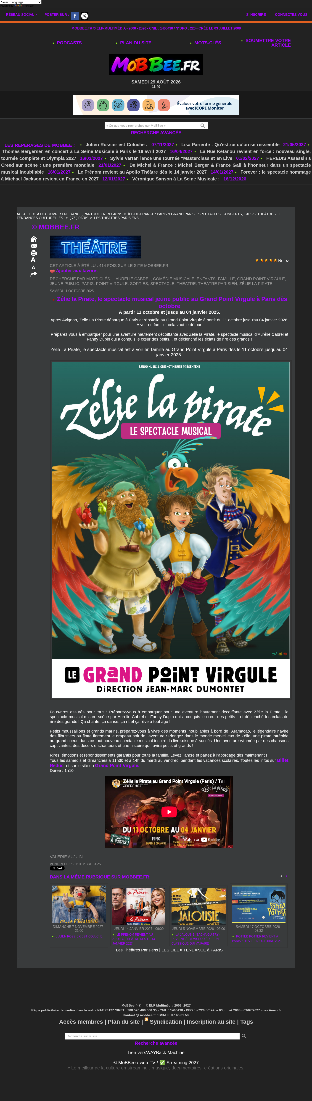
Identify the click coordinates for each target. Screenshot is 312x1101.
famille (226, 279)
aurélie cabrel (133, 279)
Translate (28, 5)
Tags (246, 1021)
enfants (206, 279)
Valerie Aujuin (66, 856)
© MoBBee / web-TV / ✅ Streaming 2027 (156, 1062)
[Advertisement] (156, 196)
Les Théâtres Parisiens (116, 218)
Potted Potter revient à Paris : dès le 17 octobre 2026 (256, 939)
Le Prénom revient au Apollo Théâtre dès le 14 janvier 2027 (142, 172)
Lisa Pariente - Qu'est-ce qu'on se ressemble (231, 144)
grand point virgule (261, 279)
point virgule (112, 283)
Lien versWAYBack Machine (156, 1052)
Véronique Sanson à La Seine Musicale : (176, 178)
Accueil (24, 214)
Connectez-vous (291, 14)
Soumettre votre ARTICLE (267, 43)
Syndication (166, 1021)
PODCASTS (69, 42)
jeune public (64, 283)
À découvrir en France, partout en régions (79, 214)
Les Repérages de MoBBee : (41, 145)
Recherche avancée (156, 132)
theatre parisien (217, 283)
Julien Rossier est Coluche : (117, 144)
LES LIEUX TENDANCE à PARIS (192, 950)
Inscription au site (211, 1021)
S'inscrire (256, 14)
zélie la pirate (255, 283)
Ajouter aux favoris (77, 270)
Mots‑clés (207, 42)
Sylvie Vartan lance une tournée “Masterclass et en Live (171, 158)
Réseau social (20, 14)
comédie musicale (173, 279)
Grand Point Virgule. (117, 765)
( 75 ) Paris (79, 218)
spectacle (162, 283)
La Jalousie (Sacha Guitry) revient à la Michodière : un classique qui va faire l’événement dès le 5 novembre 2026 (198, 938)
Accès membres (81, 1021)
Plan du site (135, 42)
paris (88, 283)
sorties (139, 283)
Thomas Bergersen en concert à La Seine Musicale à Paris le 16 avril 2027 (84, 151)
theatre (186, 283)
